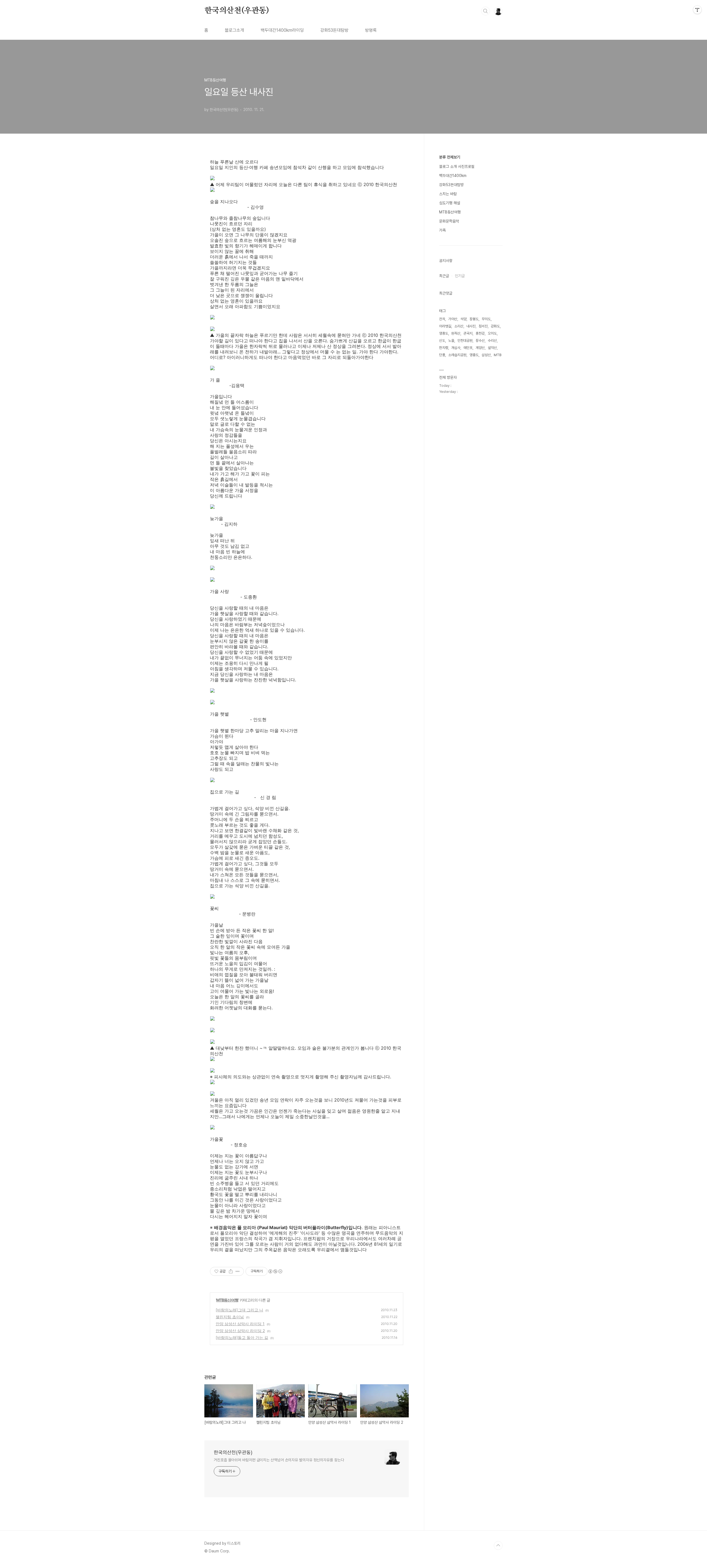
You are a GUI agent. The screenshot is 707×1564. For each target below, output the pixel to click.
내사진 (471, 326)
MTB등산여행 (227, 1300)
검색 (485, 11)
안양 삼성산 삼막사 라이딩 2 (240, 1330)
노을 (451, 340)
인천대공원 (465, 340)
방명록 (371, 30)
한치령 (443, 348)
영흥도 (443, 333)
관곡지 (468, 333)
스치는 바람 (448, 194)
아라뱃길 (445, 326)
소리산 (458, 326)
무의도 (486, 319)
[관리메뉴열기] (697, 10)
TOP (498, 1545)
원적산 (455, 333)
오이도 (492, 333)
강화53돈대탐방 (334, 30)
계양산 (480, 348)
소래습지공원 (457, 355)
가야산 (452, 319)
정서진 (483, 326)
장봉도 (474, 319)
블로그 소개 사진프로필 (456, 166)
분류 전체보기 (449, 157)
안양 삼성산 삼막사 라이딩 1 (240, 1323)
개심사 (455, 348)
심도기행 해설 (449, 203)
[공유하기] (230, 1271)
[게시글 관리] (237, 1271)
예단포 (468, 348)
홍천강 (480, 333)
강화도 (495, 326)
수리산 (492, 340)
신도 (442, 340)
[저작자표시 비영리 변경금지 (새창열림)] (275, 1271)
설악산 (492, 348)
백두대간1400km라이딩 (282, 30)
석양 (463, 319)
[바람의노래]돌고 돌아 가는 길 (242, 1337)
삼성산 (486, 355)
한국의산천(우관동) (236, 11)
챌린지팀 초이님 (230, 1316)
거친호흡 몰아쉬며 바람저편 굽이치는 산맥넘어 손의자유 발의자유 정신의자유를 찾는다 (279, 1460)
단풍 (442, 355)
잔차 (442, 319)
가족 (442, 230)
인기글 (460, 276)
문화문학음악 (449, 221)
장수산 (480, 340)
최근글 (444, 276)
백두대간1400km (452, 175)
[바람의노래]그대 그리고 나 (239, 1310)
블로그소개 (234, 30)
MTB (498, 355)
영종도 (474, 355)
